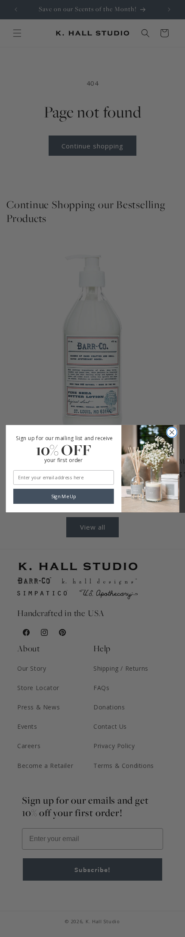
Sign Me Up (63, 496)
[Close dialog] (172, 432)
